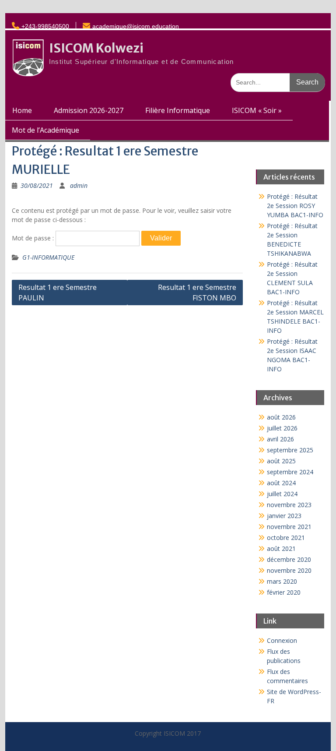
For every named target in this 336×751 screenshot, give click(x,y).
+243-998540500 (45, 26)
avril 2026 (280, 439)
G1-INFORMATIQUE (48, 257)
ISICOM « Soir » (257, 110)
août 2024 (281, 483)
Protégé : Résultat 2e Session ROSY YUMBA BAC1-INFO (295, 205)
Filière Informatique (177, 110)
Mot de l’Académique (45, 130)
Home (22, 110)
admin (79, 185)
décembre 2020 (289, 559)
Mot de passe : (34, 238)
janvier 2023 (284, 515)
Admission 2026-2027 (88, 110)
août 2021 (281, 548)
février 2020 (284, 592)
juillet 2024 (282, 494)
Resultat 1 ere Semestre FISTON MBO (197, 292)
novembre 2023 (289, 505)
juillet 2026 (282, 428)
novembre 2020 (289, 570)
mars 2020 (282, 581)
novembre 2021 (289, 526)
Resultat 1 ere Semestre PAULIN (57, 292)
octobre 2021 (286, 537)
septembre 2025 (290, 450)
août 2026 (281, 417)
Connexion (282, 640)
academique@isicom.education (135, 26)
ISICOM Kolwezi (96, 48)
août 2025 (281, 461)
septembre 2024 (290, 472)
